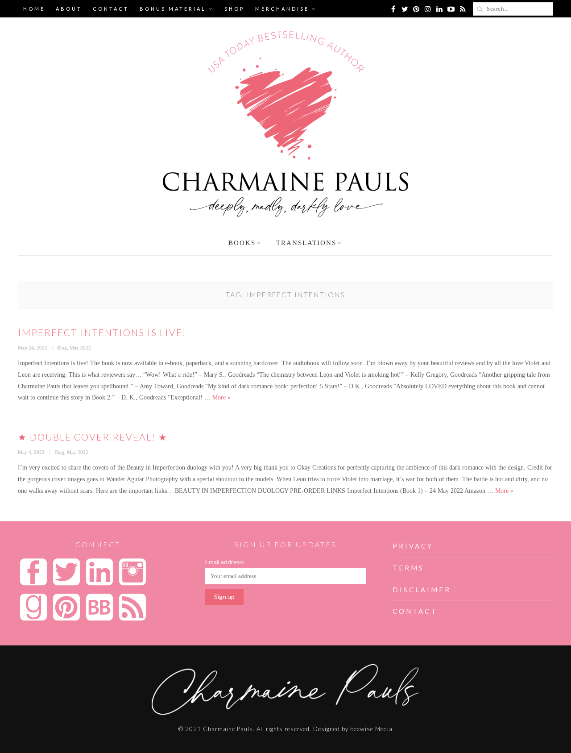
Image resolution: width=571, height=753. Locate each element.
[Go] (479, 9)
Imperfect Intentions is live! (102, 332)
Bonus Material (173, 9)
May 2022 (80, 347)
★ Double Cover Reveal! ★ (93, 436)
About (69, 9)
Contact (111, 9)
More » (221, 397)
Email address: (225, 562)
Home (34, 9)
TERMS (408, 568)
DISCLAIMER (422, 590)
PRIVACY (413, 546)
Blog (62, 347)
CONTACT (415, 611)
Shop (234, 9)
